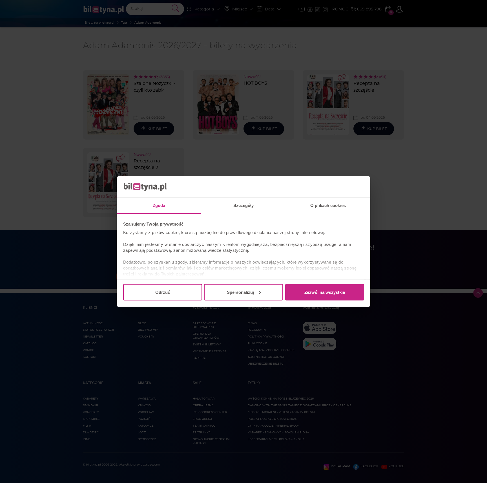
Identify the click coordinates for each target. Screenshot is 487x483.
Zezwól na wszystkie (324, 292)
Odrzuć (162, 292)
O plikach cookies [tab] (328, 205)
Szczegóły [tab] (243, 205)
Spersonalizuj (240, 292)
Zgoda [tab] (159, 205)
